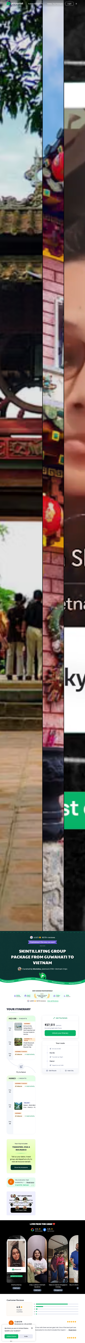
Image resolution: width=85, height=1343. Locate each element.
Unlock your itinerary (60, 1033)
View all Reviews (52, 1001)
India (26, 1336)
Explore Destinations (35, 4)
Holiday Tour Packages (55, 4)
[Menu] (76, 4)
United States (11, 1336)
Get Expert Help (21, 1210)
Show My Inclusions (21, 1167)
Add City (51, 1049)
